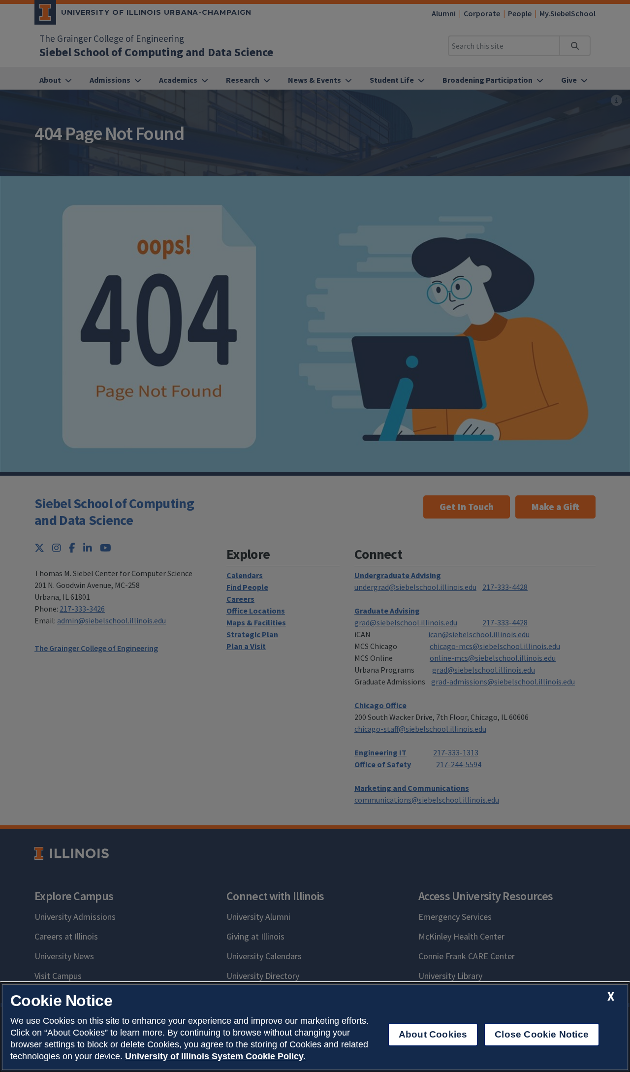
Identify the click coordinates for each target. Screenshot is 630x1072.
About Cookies (433, 1034)
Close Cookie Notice (542, 1034)
